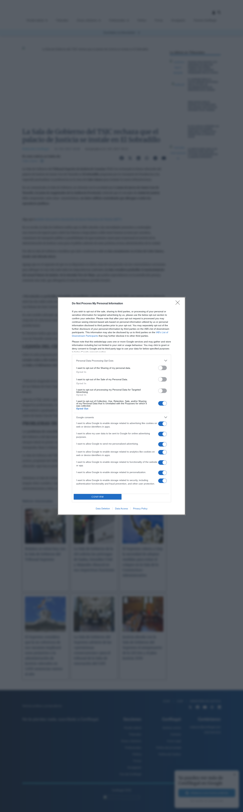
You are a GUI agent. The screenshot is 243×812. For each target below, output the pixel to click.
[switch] (162, 368)
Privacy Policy (140, 508)
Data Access (121, 508)
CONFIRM (98, 497)
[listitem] (121, 360)
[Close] (179, 304)
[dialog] (121, 406)
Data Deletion (103, 508)
